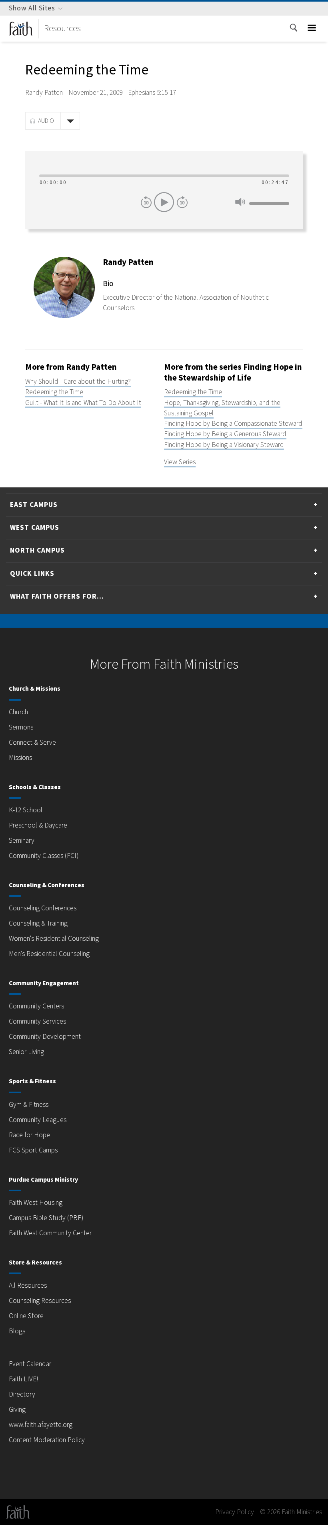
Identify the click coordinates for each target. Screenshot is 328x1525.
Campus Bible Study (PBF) (46, 1218)
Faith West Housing (35, 1203)
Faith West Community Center (50, 1233)
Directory (22, 1394)
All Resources (28, 1286)
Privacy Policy (234, 1512)
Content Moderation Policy (47, 1440)
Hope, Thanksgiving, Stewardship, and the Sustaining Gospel (222, 408)
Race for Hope (29, 1135)
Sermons (21, 727)
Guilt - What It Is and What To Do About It (83, 403)
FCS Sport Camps (33, 1150)
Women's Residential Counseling (54, 939)
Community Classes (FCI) (43, 856)
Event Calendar (30, 1364)
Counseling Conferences (42, 908)
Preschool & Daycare (38, 825)
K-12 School (25, 810)
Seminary (21, 841)
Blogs (17, 1331)
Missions (20, 758)
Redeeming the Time (54, 392)
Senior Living (26, 1052)
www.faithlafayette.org (40, 1425)
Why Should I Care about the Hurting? (78, 382)
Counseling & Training (38, 923)
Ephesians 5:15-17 (152, 93)
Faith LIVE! (23, 1379)
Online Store (26, 1316)
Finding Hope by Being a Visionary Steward (224, 445)
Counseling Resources (40, 1301)
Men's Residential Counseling (49, 954)
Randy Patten (44, 93)
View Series (180, 462)
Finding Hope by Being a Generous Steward (225, 434)
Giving (17, 1410)
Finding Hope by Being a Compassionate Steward (233, 424)
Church (18, 712)
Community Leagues (37, 1120)
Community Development (45, 1037)
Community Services (37, 1021)
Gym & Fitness (28, 1105)
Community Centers (36, 1006)
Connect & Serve (32, 742)
